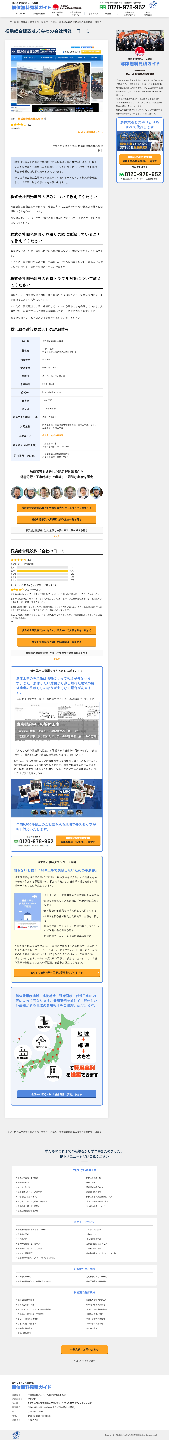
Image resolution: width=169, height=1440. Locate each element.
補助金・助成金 (24, 1187)
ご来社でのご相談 (93, 1248)
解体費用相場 (39, 13)
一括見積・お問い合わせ (129, 13)
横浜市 (45, 435)
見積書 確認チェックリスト (97, 1244)
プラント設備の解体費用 (28, 1319)
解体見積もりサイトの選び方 (30, 1192)
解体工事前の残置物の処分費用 (99, 1197)
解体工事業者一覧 (57, 13)
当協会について (111, 13)
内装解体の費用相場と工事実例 (31, 1314)
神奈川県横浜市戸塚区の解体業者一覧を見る (57, 519)
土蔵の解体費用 (24, 1333)
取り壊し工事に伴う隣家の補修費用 (32, 1201)
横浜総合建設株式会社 (30, 118)
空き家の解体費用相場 (27, 1323)
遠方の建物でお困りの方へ (97, 1201)
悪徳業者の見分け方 (94, 1187)
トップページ (21, 13)
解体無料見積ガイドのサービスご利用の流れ (36, 1258)
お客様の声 (93, 13)
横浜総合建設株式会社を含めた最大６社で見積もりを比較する (57, 507)
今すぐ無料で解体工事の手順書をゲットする (58, 972)
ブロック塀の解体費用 (95, 1319)
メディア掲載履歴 (25, 1253)
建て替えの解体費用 (26, 1304)
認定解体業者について (75, 13)
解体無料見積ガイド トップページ (32, 1229)
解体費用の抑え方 (93, 1192)
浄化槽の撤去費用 (25, 1328)
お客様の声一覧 (24, 1276)
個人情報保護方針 (93, 1239)
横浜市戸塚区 (57, 435)
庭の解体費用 (91, 1328)
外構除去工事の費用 (94, 1314)
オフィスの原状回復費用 (96, 1309)
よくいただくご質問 (85, 1360)
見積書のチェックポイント (29, 1197)
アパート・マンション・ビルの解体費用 (34, 1309)
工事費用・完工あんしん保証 (30, 1248)
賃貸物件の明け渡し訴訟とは (30, 1206)
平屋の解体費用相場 (94, 1323)
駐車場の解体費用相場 (95, 1304)
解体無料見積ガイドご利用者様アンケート (35, 1281)
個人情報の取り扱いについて (30, 1244)
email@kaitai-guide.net (39, 1415)
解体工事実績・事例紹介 (28, 1178)
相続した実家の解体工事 (96, 1300)
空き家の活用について (95, 1206)
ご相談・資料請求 (148, 13)
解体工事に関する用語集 (28, 1211)
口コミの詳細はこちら (90, 131)
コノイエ (34, 1420)
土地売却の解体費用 (26, 1300)
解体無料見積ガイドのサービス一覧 (101, 1253)
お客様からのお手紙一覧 (96, 1276)
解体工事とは (91, 1182)
